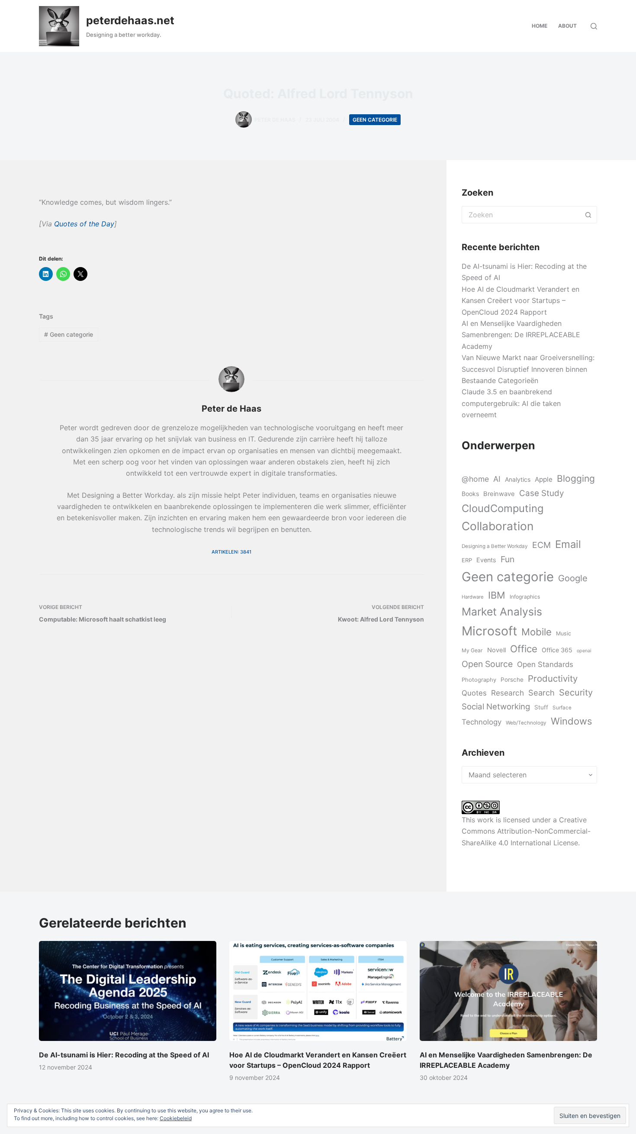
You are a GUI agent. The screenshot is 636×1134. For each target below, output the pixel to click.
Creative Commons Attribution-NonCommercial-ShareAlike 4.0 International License (526, 831)
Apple (543, 479)
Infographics (525, 596)
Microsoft (489, 630)
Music (563, 633)
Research (507, 692)
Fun (507, 559)
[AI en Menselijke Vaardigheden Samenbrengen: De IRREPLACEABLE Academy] (508, 991)
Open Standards (545, 664)
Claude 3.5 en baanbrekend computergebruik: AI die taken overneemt (511, 403)
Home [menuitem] (539, 26)
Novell (496, 650)
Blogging (576, 478)
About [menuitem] (567, 26)
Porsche (512, 679)
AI (497, 478)
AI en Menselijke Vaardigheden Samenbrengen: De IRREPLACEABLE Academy (521, 335)
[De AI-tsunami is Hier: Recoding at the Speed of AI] (127, 991)
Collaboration (497, 526)
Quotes (474, 693)
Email (568, 544)
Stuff (541, 707)
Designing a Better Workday (495, 546)
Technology (481, 722)
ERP (467, 560)
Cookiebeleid (176, 1118)
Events (486, 560)
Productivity (553, 678)
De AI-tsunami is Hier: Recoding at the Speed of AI (124, 1054)
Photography (479, 679)
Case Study (541, 493)
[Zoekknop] (588, 214)
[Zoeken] (594, 26)
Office (523, 648)
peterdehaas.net (130, 20)
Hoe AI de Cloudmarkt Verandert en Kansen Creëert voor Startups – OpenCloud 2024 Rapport (520, 300)
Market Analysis (502, 611)
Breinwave (499, 494)
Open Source (487, 664)
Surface (562, 708)
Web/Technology (526, 723)
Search (541, 692)
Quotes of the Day (84, 223)
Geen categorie (375, 119)
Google (573, 578)
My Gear (472, 650)
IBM (496, 595)
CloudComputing (502, 508)
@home (475, 478)
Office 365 (557, 650)
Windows (571, 721)
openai (584, 651)
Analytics (517, 479)
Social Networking (496, 706)
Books (470, 493)
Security (576, 692)
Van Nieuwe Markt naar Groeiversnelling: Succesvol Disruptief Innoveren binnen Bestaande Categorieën (528, 369)
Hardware (473, 597)
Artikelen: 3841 (231, 552)
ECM (541, 545)
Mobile (536, 632)
